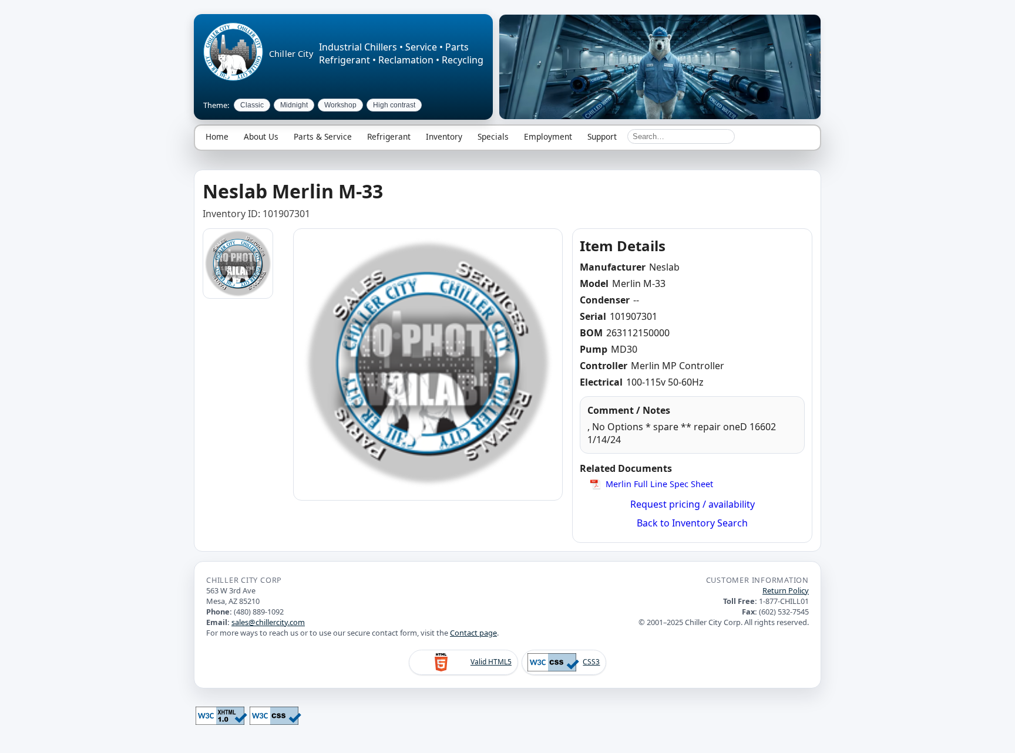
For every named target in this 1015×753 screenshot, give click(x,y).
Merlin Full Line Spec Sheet (659, 483)
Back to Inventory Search (692, 522)
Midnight (294, 105)
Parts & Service (323, 136)
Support (602, 136)
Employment (548, 136)
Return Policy (785, 590)
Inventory (444, 136)
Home (217, 136)
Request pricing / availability (692, 504)
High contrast (394, 105)
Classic (252, 105)
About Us (261, 136)
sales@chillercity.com (268, 622)
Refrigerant (389, 136)
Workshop (340, 105)
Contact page (473, 632)
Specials (493, 136)
